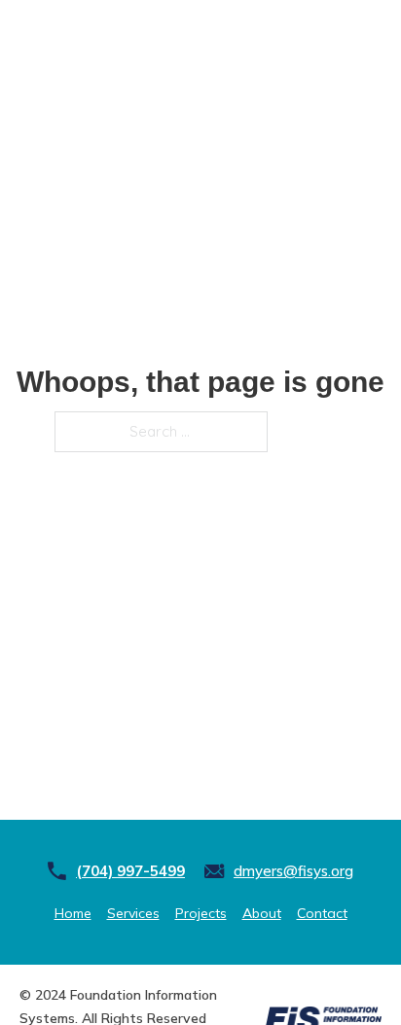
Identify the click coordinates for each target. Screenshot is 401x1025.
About (261, 913)
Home (73, 913)
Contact (322, 913)
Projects (201, 913)
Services (133, 913)
